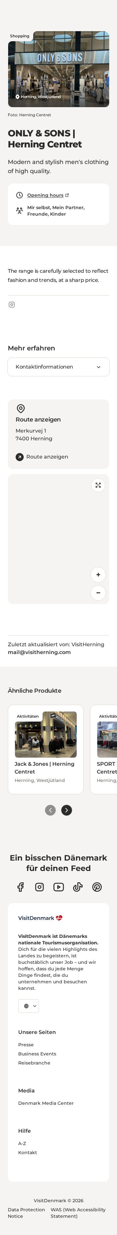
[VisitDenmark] (40, 918)
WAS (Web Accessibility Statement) (78, 1213)
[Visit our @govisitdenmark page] (78, 887)
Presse (26, 1045)
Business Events (37, 1054)
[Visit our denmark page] (20, 887)
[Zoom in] (98, 575)
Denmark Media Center (46, 1103)
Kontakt (27, 1152)
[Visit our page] (39, 887)
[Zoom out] (98, 593)
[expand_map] (98, 485)
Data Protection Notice (26, 1213)
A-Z (22, 1143)
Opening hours (45, 195)
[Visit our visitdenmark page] (58, 887)
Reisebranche (34, 1063)
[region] (58, 539)
